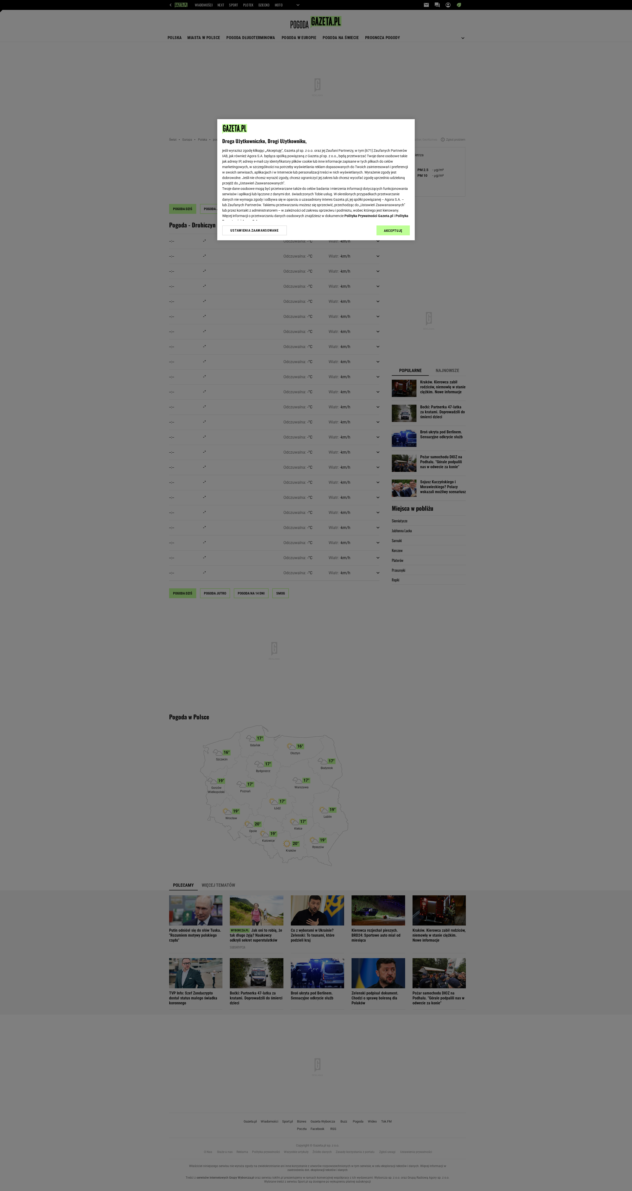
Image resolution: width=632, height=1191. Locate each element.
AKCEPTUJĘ (393, 231)
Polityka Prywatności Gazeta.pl (368, 216)
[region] (316, 179)
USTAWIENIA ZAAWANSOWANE (254, 230)
